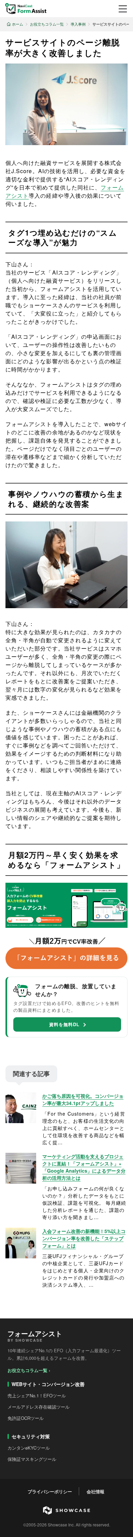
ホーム (17, 24)
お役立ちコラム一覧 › (29, 1370)
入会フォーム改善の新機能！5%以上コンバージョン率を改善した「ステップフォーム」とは (83, 1238)
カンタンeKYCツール (29, 1447)
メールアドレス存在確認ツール (39, 1406)
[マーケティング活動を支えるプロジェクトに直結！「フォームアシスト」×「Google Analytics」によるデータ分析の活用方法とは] (20, 1168)
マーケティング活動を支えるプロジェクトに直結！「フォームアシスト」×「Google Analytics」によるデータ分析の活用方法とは (83, 1167)
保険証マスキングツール (32, 1459)
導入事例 (78, 24)
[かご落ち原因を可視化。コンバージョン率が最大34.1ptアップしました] (20, 1107)
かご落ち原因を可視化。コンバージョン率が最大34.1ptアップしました (82, 1099)
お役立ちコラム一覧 (47, 24)
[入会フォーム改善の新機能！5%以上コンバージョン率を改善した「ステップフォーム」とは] (20, 1243)
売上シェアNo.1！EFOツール (37, 1395)
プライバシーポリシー (50, 1491)
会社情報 (95, 1491)
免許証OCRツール (26, 1418)
